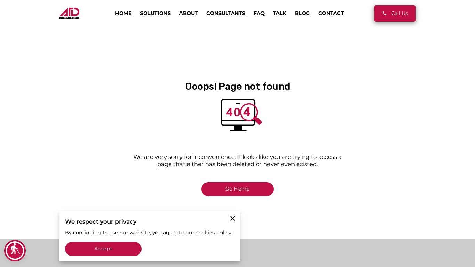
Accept (103, 248)
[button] (15, 250)
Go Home (237, 189)
